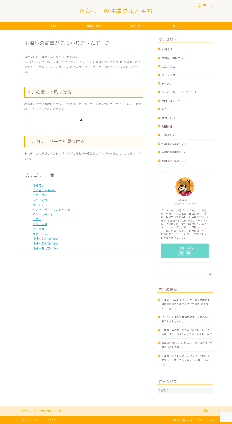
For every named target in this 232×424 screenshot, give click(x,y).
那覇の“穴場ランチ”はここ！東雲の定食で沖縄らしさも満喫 (187, 345)
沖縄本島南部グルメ (46, 238)
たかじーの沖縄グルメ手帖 (116, 10)
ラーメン (177, 26)
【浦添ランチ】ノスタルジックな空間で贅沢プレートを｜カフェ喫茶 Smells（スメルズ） (187, 360)
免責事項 (52, 420)
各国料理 (38, 229)
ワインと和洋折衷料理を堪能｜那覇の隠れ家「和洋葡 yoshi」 (186, 319)
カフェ (37, 219)
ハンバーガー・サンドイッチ (51, 209)
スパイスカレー (43, 200)
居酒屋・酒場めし (95, 26)
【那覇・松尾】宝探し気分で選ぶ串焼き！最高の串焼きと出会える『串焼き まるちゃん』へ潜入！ (186, 304)
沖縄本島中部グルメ (46, 243)
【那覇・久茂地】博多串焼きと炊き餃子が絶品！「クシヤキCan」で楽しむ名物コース (187, 332)
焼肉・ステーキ (43, 214)
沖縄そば (54, 26)
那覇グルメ (40, 234)
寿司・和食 (40, 224)
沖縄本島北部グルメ (46, 248)
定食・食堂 (136, 26)
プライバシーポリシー (32, 420)
